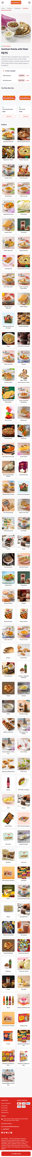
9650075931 (6, 1129)
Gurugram (17, 1142)
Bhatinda (3, 1140)
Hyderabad (4, 1143)
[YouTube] (6, 1133)
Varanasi (28, 1147)
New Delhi (17, 1145)
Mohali (12, 1145)
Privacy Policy (4, 1105)
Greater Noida (10, 1142)
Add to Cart (17, 1154)
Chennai (8, 1140)
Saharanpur (4, 1147)
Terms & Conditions (5, 1103)
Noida (22, 1145)
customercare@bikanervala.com (11, 1126)
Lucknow (24, 1143)
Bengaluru (23, 1138)
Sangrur (10, 1147)
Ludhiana (3, 1145)
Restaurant (17, 8)
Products (9, 8)
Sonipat (23, 1147)
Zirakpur (3, 1148)
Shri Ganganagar (16, 1147)
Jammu (19, 1143)
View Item (9, 116)
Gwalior (23, 1142)
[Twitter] (9, 1133)
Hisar (26, 1142)
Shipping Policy (4, 1112)
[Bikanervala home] (16, 3)
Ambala (11, 1138)
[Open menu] (2, 2)
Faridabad (22, 1140)
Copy (27, 75)
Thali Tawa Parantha (7, 109)
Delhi (18, 1140)
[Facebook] (2, 1133)
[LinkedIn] (11, 1133)
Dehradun (13, 1140)
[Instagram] (4, 1133)
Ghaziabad (4, 1142)
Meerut (8, 1145)
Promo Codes (4, 1108)
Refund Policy (4, 1110)
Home (3, 8)
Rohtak (26, 1145)
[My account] (29, 2)
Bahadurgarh (17, 1138)
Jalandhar (14, 1143)
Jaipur (9, 1143)
